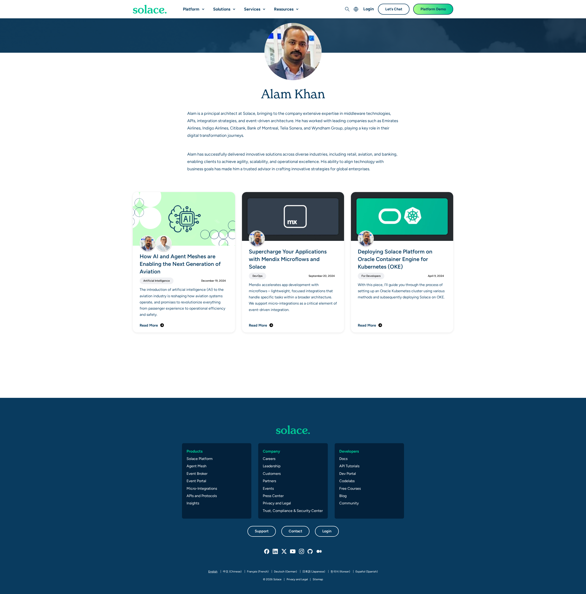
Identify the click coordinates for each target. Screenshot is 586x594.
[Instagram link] (302, 552)
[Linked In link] (276, 552)
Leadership (271, 466)
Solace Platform (200, 458)
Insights (193, 503)
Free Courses (350, 488)
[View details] (150, 9)
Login (368, 8)
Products (195, 451)
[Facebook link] (267, 552)
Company (271, 451)
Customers (272, 473)
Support (262, 531)
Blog (343, 496)
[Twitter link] (284, 552)
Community (349, 503)
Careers (269, 458)
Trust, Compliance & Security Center (293, 511)
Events (268, 488)
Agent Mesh (196, 466)
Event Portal (196, 481)
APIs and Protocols (202, 496)
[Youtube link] (293, 552)
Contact (295, 531)
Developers (349, 451)
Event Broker (197, 473)
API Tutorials (349, 466)
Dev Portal (347, 473)
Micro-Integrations (202, 488)
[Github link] (310, 552)
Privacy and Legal (277, 503)
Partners (269, 481)
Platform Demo (433, 9)
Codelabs (347, 481)
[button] (202, 7)
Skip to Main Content (23, 5)
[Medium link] (319, 552)
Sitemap (318, 579)
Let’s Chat (393, 9)
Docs (343, 458)
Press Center (273, 496)
